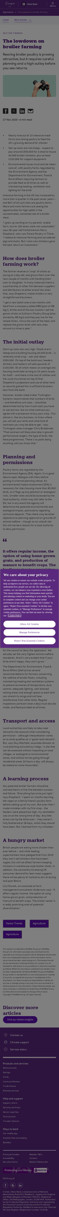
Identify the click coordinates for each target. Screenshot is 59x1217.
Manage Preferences (29, 632)
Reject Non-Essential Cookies (29, 641)
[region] (29, 608)
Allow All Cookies (29, 624)
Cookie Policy (14, 615)
